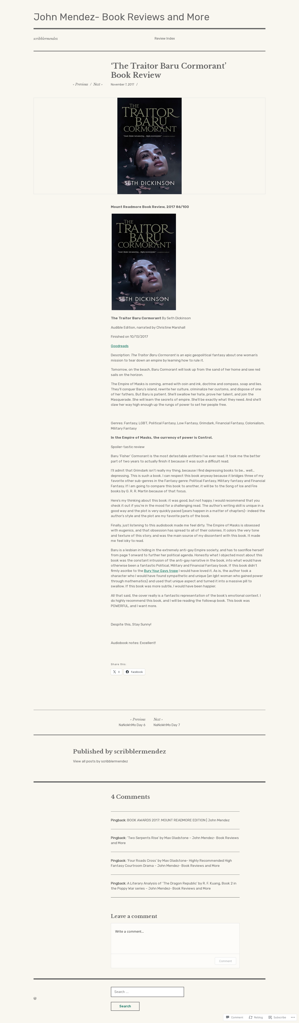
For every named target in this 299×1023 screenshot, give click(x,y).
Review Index (165, 38)
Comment (225, 961)
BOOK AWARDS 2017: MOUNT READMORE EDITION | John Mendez (178, 820)
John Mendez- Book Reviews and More (122, 17)
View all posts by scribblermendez (100, 761)
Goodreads (120, 346)
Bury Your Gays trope (161, 571)
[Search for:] (147, 992)
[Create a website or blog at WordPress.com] (35, 998)
